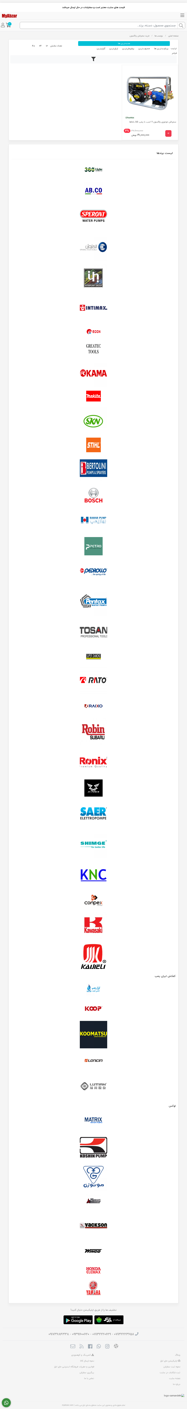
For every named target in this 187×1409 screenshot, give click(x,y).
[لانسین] (93, 1060)
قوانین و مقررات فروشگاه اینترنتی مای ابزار (74, 1367)
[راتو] (93, 680)
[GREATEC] (93, 349)
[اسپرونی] (93, 217)
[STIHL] (93, 445)
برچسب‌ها (158, 35)
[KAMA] (93, 373)
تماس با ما (89, 1378)
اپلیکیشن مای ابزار (169, 1361)
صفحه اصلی (173, 35)
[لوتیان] (93, 1086)
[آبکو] (93, 191)
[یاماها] (93, 1288)
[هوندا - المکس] (93, 1270)
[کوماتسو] (93, 1034)
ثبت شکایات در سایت (170, 1372)
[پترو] (93, 546)
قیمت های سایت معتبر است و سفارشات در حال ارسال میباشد (93, 7)
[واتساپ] (6, 1402)
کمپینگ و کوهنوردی (81, 1355)
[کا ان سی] (93, 874)
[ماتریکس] (93, 1121)
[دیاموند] (93, 656)
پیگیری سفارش (87, 1372)
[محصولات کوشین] (93, 1147)
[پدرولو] (93, 572)
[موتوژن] (93, 1177)
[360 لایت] (93, 169)
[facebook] (90, 1346)
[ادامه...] (168, 133)
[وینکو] (93, 1251)
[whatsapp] (99, 1346)
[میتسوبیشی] (93, 1201)
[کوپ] (93, 1008)
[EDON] (93, 331)
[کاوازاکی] (93, 926)
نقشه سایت (174, 1378)
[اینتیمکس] (93, 308)
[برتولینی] (93, 469)
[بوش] (93, 494)
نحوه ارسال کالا (87, 1361)
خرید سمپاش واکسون (139, 35)
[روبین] (93, 732)
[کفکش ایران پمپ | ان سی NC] (93, 989)
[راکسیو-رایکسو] (93, 706)
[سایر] (93, 814)
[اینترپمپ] (93, 277)
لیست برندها (165, 153)
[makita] (93, 397)
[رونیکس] (93, 762)
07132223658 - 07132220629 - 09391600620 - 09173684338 (91, 1334)
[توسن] (93, 632)
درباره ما (176, 1384)
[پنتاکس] (93, 602)
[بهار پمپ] (93, 520)
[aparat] (116, 1346)
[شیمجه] (93, 844)
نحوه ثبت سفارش (171, 1367)
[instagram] (107, 1346)
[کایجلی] (93, 956)
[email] (73, 1346)
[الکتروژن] (93, 247)
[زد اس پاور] (93, 788)
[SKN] (93, 421)
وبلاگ (177, 1355)
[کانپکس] (93, 900)
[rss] (81, 1346)
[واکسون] (93, 1225)
